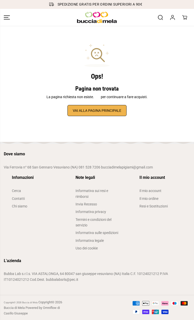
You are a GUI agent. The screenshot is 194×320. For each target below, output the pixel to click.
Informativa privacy (91, 212)
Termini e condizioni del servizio (93, 222)
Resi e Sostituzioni (153, 206)
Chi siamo (19, 206)
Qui (97, 97)
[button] (7, 17)
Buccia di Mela (30, 302)
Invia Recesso (86, 204)
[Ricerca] (160, 17)
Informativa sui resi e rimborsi (92, 193)
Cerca (16, 191)
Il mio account (150, 191)
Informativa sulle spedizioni (97, 233)
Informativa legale (90, 241)
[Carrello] (184, 17)
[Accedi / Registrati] (172, 17)
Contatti (18, 199)
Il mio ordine (148, 199)
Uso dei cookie (87, 248)
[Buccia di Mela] (97, 17)
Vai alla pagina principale (97, 111)
